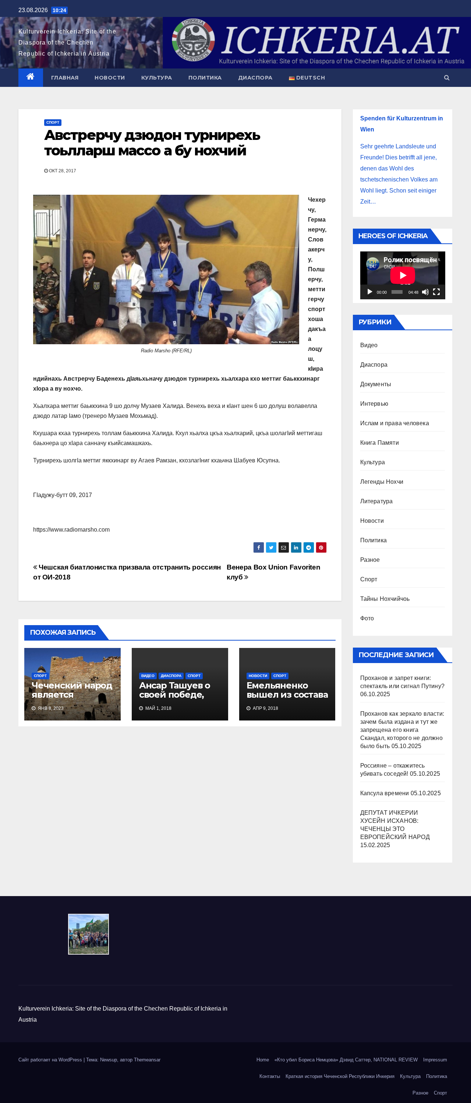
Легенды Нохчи (382, 482)
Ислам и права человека (394, 423)
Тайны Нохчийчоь (385, 599)
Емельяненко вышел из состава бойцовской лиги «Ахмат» (287, 699)
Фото (367, 618)
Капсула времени (384, 793)
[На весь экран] (436, 292)
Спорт (52, 122)
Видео (148, 676)
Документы (376, 384)
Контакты (269, 1076)
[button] (447, 77)
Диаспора (255, 77)
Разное (370, 560)
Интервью (374, 404)
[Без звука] (425, 292)
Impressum (435, 1060)
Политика (205, 77)
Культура (156, 77)
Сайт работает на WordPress (51, 1060)
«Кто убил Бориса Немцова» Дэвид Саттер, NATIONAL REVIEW (346, 1060)
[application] (402, 275)
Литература (376, 501)
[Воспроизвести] (369, 292)
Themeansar (147, 1060)
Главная (65, 77)
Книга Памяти (379, 443)
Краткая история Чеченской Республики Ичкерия (340, 1076)
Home (262, 1060)
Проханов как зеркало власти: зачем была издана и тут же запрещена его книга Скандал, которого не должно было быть (402, 730)
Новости (110, 77)
